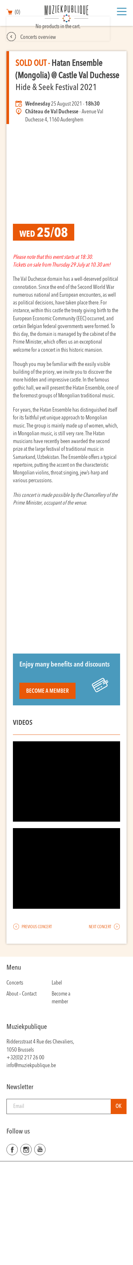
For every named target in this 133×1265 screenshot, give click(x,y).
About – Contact (21, 994)
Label (57, 983)
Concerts (14, 983)
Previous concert (36, 927)
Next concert (100, 927)
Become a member (47, 691)
